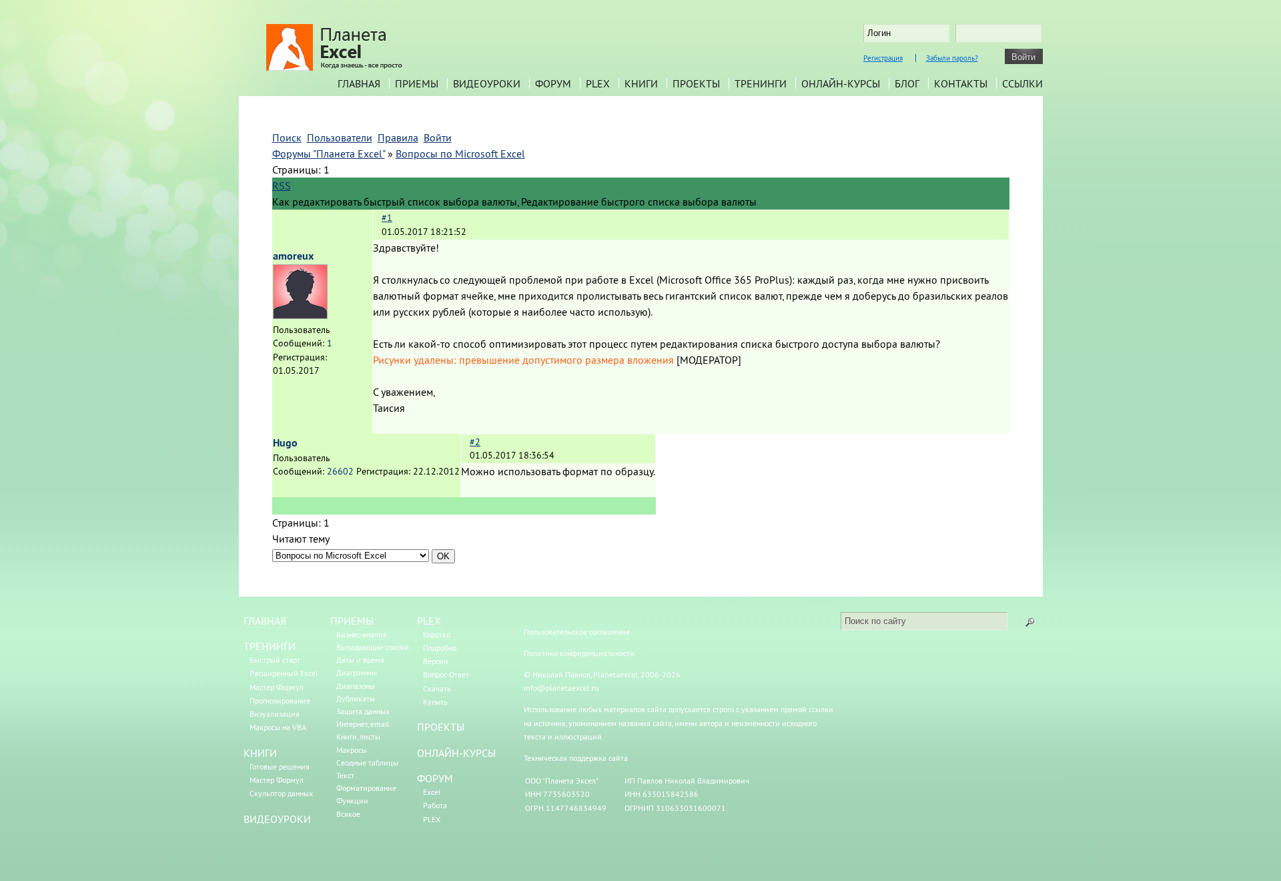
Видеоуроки (486, 83)
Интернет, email (363, 724)
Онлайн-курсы (840, 83)
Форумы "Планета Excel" (328, 153)
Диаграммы (356, 672)
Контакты (960, 83)
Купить (435, 702)
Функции (352, 801)
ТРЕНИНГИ (270, 646)
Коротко (436, 634)
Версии (435, 661)
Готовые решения (280, 767)
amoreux (293, 256)
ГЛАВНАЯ (265, 620)
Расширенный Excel (284, 673)
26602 (340, 471)
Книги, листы (358, 736)
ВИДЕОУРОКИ (277, 819)
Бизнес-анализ (361, 634)
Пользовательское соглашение (577, 632)
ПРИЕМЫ (352, 620)
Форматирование (366, 788)
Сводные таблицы (367, 763)
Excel (432, 792)
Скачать (437, 688)
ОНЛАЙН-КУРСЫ (456, 753)
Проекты (696, 83)
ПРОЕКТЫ (440, 726)
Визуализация (275, 714)
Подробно (439, 648)
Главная (359, 83)
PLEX (598, 83)
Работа (435, 805)
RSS (281, 185)
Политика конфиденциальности (579, 653)
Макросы (351, 750)
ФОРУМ (435, 778)
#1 (387, 218)
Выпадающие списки (372, 647)
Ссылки (1022, 83)
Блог (907, 83)
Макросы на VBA (278, 727)
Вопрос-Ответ (446, 674)
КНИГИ (260, 753)
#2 (475, 442)
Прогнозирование (280, 700)
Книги (641, 83)
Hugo (285, 443)
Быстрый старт (275, 660)
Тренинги (761, 83)
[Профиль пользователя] (300, 315)
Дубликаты (355, 698)
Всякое (348, 814)
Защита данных (363, 711)
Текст (345, 775)
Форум (553, 83)
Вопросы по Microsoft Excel (460, 153)
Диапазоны (355, 686)
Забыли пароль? (952, 58)
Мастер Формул (277, 687)
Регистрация (883, 58)
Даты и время (360, 660)
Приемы (416, 83)
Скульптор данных (281, 793)
